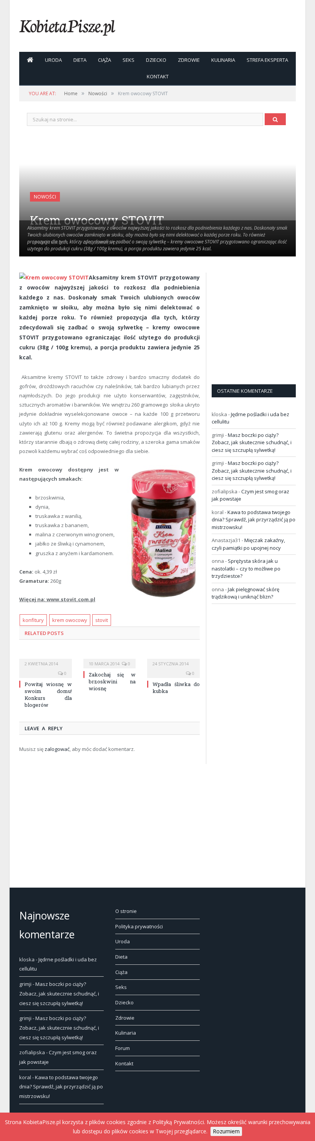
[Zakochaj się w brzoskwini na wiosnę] (109, 658)
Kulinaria (223, 59)
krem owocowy (69, 620)
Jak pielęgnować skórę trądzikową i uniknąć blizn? (245, 593)
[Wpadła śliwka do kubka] (173, 658)
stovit (101, 620)
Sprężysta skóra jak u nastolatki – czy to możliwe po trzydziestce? (246, 568)
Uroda (53, 59)
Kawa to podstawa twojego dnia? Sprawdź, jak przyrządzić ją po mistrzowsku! (253, 520)
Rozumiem (226, 1131)
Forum (122, 1048)
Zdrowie (189, 59)
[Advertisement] (263, 321)
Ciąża (104, 59)
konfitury (33, 620)
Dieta (79, 59)
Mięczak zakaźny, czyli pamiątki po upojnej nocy (248, 544)
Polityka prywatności (139, 926)
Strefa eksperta (267, 59)
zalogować (57, 749)
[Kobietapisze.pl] (67, 26)
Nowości (45, 196)
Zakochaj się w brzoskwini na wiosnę (112, 681)
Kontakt (158, 76)
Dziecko (156, 59)
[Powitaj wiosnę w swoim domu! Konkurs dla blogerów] (45, 658)
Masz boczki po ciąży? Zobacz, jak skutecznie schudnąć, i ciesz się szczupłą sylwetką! (252, 442)
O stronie (126, 911)
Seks (128, 59)
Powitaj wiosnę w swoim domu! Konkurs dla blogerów (48, 695)
